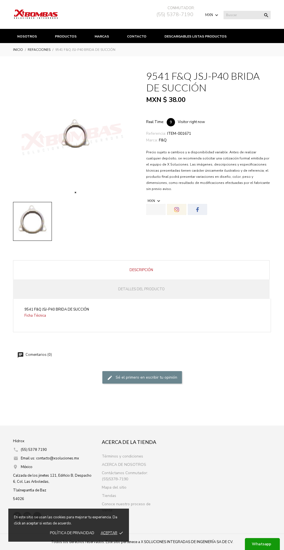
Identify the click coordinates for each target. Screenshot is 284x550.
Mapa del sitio (114, 487)
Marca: (152, 140)
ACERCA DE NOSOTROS (124, 464)
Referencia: (156, 133)
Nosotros (27, 36)
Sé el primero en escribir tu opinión (146, 377)
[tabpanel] (75, 135)
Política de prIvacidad (72, 533)
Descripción (141, 270)
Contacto (136, 36)
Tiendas (109, 495)
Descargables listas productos (195, 36)
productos (66, 36)
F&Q (163, 140)
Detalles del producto (141, 289)
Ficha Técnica (35, 315)
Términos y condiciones (122, 456)
